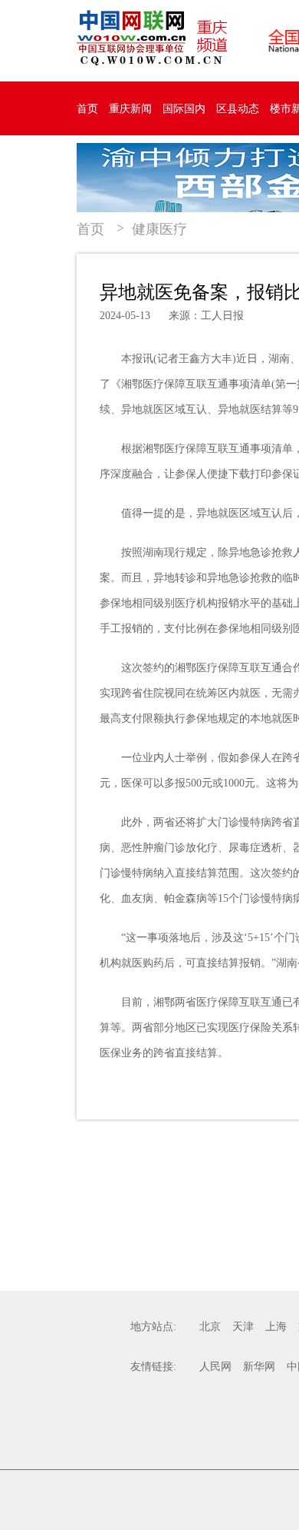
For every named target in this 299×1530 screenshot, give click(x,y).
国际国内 (184, 109)
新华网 (259, 1366)
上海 (276, 1326)
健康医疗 (159, 229)
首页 (87, 109)
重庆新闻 (130, 109)
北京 (210, 1326)
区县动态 (237, 109)
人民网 (215, 1366)
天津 (243, 1326)
